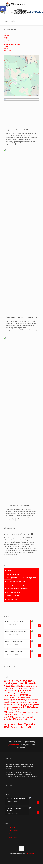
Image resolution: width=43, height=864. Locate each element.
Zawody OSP (26, 727)
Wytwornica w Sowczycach (17, 505)
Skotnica (6, 46)
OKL (30, 695)
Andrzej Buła (23, 683)
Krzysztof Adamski (27, 688)
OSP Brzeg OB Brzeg (13, 574)
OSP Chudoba (14, 704)
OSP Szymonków (18, 715)
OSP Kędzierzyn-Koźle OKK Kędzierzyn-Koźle (21, 578)
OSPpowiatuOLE (24, 712)
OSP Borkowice (29, 702)
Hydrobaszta (28, 686)
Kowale (6, 33)
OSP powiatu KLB (21, 708)
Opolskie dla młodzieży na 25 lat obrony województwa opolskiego (21, 699)
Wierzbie (6, 48)
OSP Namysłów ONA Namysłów (17, 588)
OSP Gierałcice (23, 704)
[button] (3, 8)
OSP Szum (8, 714)
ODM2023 (23, 695)
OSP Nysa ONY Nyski (13, 592)
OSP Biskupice (20, 702)
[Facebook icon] (21, 856)
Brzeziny (6, 40)
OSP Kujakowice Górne (33, 704)
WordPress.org (13, 837)
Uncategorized (12, 599)
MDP (23, 693)
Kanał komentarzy (14, 834)
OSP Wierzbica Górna (28, 715)
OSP (14, 702)
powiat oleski (33, 720)
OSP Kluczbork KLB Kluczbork (16, 581)
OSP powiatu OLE (11, 712)
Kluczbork (35, 686)
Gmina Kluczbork (18, 686)
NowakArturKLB (11, 695)
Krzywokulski (29, 853)
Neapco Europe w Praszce (12, 44)
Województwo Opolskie (20, 724)
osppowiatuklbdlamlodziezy (28, 710)
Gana (5, 42)
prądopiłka (6, 722)
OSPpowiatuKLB (15, 710)
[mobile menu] (40, 4)
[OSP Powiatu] (16, 4)
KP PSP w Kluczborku (12, 688)
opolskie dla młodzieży (14, 697)
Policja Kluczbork (27, 717)
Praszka (6, 35)
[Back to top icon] (21, 848)
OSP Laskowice (16, 707)
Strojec (6, 38)
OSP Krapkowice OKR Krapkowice (18, 585)
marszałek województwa (17, 690)
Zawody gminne (16, 727)
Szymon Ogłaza (15, 722)
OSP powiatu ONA (33, 712)
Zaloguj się (12, 827)
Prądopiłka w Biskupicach (17, 129)
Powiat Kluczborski (16, 719)
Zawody (8, 726)
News (9, 570)
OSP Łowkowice (15, 717)
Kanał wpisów (13, 830)
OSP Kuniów (8, 707)
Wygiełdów (7, 50)
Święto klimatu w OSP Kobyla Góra (21, 317)
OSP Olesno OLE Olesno (14, 596)
